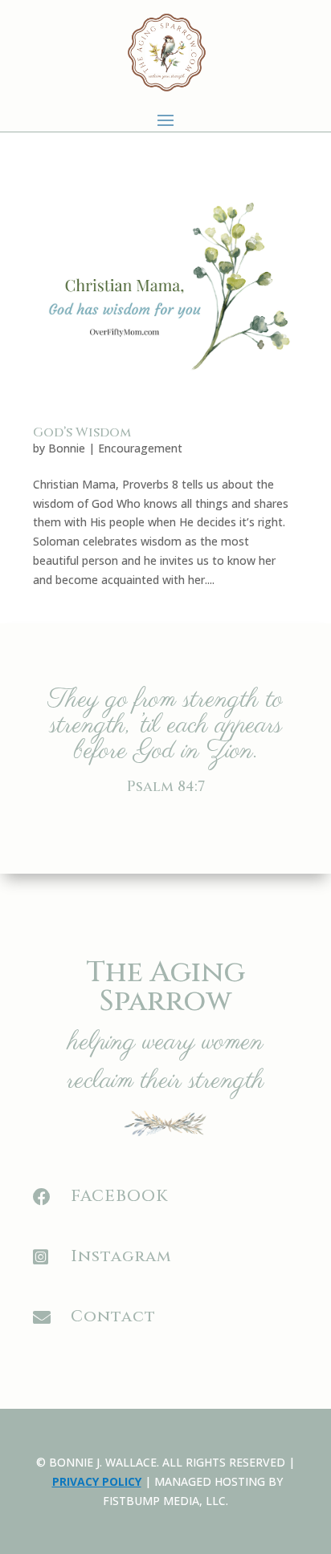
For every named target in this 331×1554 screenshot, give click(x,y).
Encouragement (140, 448)
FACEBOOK (119, 1196)
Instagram (121, 1256)
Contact (113, 1316)
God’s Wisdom (82, 432)
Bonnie (66, 448)
